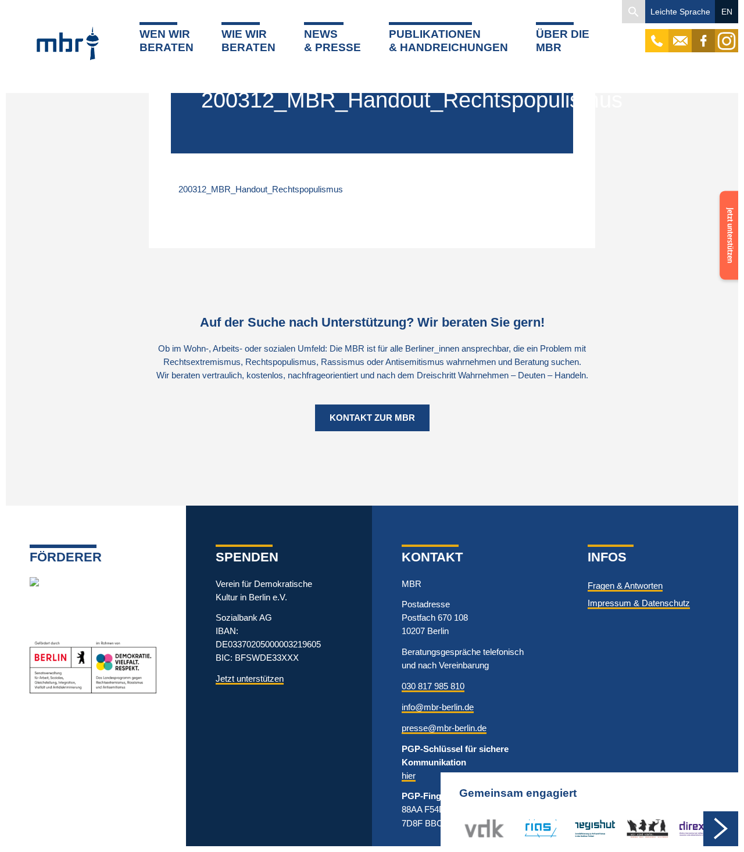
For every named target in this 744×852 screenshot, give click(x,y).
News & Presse (332, 40)
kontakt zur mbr (372, 418)
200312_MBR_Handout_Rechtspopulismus (260, 189)
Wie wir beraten (248, 40)
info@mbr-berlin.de (438, 707)
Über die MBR (562, 40)
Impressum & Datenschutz (639, 603)
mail (680, 35)
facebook (703, 35)
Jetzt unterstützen (250, 678)
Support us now (726, 214)
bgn (634, 828)
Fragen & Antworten (625, 585)
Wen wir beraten (167, 40)
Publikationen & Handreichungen (448, 40)
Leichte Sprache (680, 11)
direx (687, 828)
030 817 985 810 (433, 686)
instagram (726, 35)
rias (524, 828)
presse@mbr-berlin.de (444, 728)
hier (409, 776)
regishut (589, 828)
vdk (471, 828)
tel (657, 35)
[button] (633, 11)
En (726, 11)
